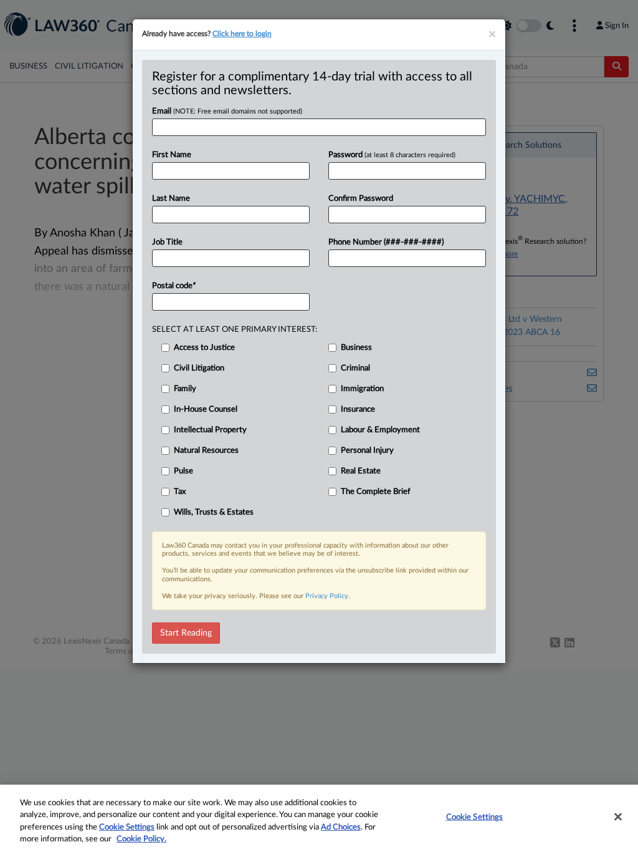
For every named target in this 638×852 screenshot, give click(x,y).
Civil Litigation (199, 368)
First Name (171, 155)
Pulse (183, 471)
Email (227, 111)
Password (391, 155)
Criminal (355, 368)
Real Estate (361, 471)
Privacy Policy (326, 596)
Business (356, 348)
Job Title (167, 242)
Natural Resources (206, 451)
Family (185, 389)
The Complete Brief (376, 492)
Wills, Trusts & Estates (214, 512)
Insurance (358, 409)
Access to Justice (204, 348)
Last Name (171, 199)
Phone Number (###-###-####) (386, 242)
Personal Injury (367, 451)
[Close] (618, 816)
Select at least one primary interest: (234, 330)
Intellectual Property (210, 430)
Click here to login (242, 33)
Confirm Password (360, 199)
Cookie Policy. (141, 839)
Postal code (174, 286)
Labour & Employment (380, 430)
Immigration (362, 389)
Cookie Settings (127, 827)
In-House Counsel (205, 409)
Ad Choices (341, 827)
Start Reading (186, 633)
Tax (180, 492)
